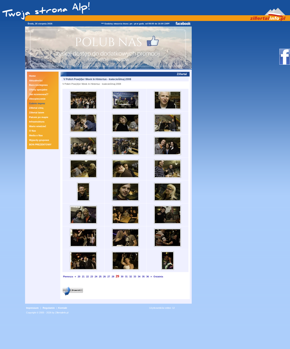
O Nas (32, 130)
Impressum (32, 308)
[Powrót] (72, 296)
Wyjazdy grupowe (39, 140)
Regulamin (49, 308)
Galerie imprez (37, 103)
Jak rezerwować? (38, 94)
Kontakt (62, 308)
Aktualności (35, 80)
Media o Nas (36, 135)
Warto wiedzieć (37, 126)
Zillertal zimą (36, 108)
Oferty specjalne (38, 89)
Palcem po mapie (38, 117)
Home (32, 76)
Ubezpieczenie (37, 98)
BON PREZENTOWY (40, 144)
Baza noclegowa (38, 85)
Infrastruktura (36, 121)
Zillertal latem (36, 112)
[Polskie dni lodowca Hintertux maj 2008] (83, 109)
